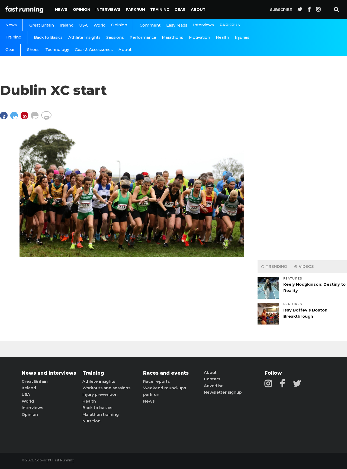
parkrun (151, 394)
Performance (143, 37)
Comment (150, 25)
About (198, 9)
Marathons (172, 37)
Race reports (156, 381)
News (61, 9)
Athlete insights (98, 381)
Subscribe (281, 9)
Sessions (115, 37)
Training (159, 9)
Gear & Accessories (94, 49)
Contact (212, 379)
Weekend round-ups (164, 388)
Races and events (166, 373)
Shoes (33, 49)
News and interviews (49, 373)
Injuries (242, 37)
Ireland (66, 25)
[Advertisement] (302, 170)
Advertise (214, 386)
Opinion (81, 9)
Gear (180, 9)
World (99, 25)
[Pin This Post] (26, 118)
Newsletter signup (223, 392)
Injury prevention (100, 394)
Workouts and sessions (106, 388)
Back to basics (97, 408)
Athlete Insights (84, 37)
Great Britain (41, 25)
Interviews (108, 9)
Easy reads (176, 25)
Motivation (199, 37)
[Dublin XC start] (132, 255)
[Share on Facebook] (5, 118)
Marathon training (100, 414)
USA (83, 25)
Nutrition (91, 421)
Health (222, 37)
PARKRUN (135, 9)
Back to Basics (48, 37)
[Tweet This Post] (15, 118)
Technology (57, 49)
